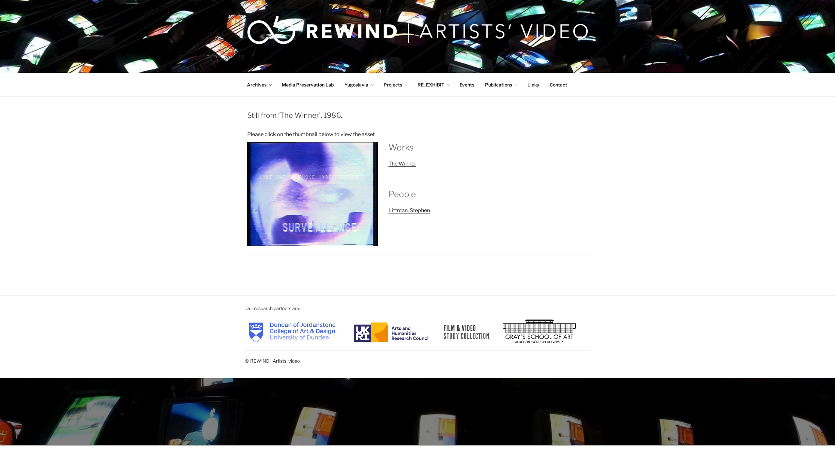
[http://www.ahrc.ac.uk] (391, 331)
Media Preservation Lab (308, 84)
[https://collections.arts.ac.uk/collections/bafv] (466, 331)
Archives (256, 84)
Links (533, 84)
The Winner (402, 164)
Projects (393, 84)
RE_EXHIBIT (431, 84)
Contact (558, 84)
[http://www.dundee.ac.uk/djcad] (292, 331)
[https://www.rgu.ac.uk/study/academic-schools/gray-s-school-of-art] (539, 331)
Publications (498, 84)
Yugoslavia (356, 84)
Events (467, 84)
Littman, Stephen (409, 210)
